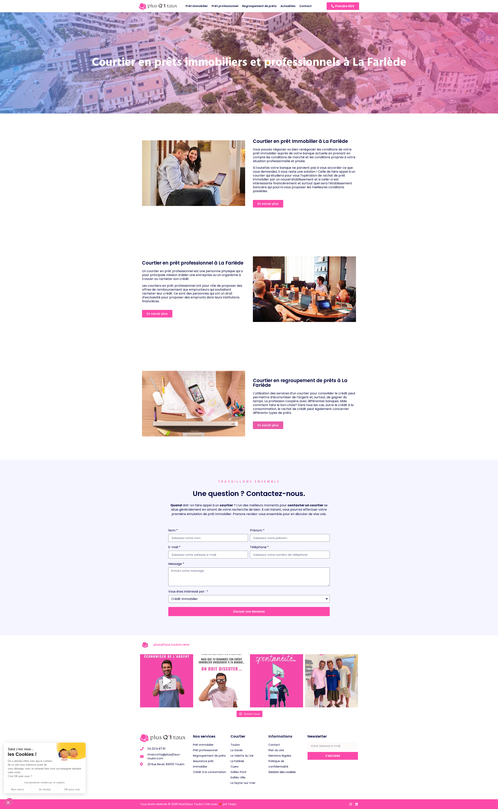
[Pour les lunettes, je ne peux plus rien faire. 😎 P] (221, 680)
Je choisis (45, 789)
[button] (8, 802)
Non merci (17, 789)
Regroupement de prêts (259, 6)
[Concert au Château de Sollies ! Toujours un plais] (331, 680)
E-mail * (174, 547)
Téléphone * (259, 547)
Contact (305, 6)
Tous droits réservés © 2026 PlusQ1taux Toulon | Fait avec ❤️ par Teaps (188, 804)
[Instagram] (350, 804)
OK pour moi (72, 789)
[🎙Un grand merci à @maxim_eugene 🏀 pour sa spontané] (276, 680)
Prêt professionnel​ (225, 6)
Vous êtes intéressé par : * (188, 592)
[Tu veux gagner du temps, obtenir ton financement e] (166, 680)
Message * (176, 564)
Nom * (173, 531)
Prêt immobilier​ (197, 6)
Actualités (288, 6)
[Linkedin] (356, 804)
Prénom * (257, 531)
